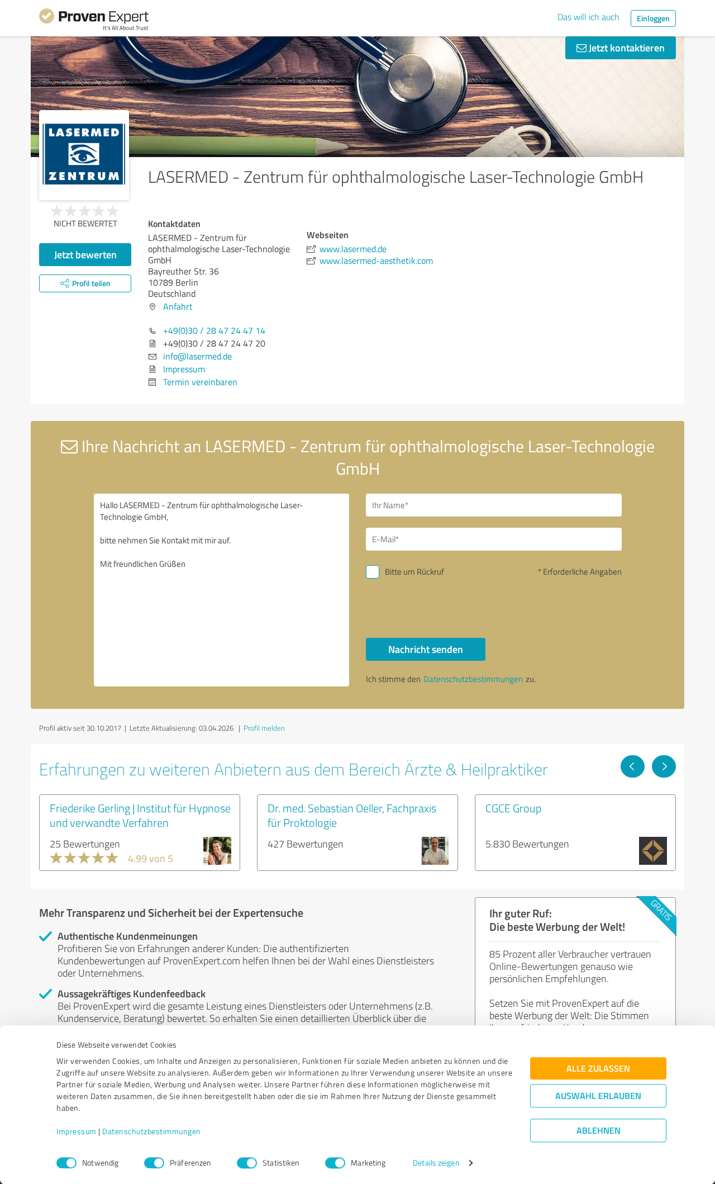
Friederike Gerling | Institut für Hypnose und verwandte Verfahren (140, 815)
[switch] (154, 1162)
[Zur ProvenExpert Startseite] (94, 21)
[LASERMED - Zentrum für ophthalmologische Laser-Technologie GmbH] (84, 155)
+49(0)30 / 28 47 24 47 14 (214, 330)
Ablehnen (598, 1130)
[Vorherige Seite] (633, 766)
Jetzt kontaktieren (626, 47)
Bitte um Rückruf (414, 571)
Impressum (76, 1131)
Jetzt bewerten (85, 254)
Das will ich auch (588, 17)
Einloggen (653, 18)
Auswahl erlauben (598, 1096)
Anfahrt (178, 306)
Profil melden (264, 728)
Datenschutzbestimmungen (151, 1131)
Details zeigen (436, 1163)
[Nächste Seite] (664, 766)
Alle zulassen (598, 1068)
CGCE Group (513, 808)
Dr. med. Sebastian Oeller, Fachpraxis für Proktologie (352, 815)
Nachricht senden (425, 649)
